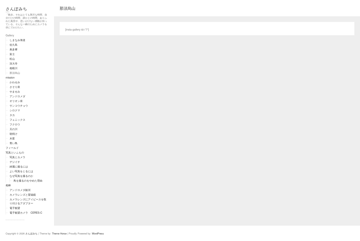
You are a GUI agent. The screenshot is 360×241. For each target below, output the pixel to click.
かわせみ (15, 82)
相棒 (8, 185)
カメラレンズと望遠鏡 (23, 194)
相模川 (13, 68)
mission (10, 77)
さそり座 (15, 87)
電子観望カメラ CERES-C (26, 212)
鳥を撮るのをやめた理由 (28, 180)
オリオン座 (16, 101)
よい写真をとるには (21, 171)
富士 (12, 54)
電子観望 (15, 208)
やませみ (15, 91)
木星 (12, 138)
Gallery (10, 35)
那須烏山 (15, 73)
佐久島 (13, 44)
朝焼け (13, 133)
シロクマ (15, 110)
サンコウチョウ (19, 105)
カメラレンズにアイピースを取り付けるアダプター (28, 201)
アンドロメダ (17, 96)
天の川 (13, 129)
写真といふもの (15, 152)
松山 (12, 59)
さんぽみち (16, 8)
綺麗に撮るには (19, 166)
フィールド (12, 148)
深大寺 (13, 63)
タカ (12, 115)
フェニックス (17, 119)
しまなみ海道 (17, 40)
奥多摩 (13, 49)
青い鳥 (13, 143)
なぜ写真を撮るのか (21, 176)
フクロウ (15, 124)
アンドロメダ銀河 (20, 190)
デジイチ (15, 162)
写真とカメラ (17, 157)
